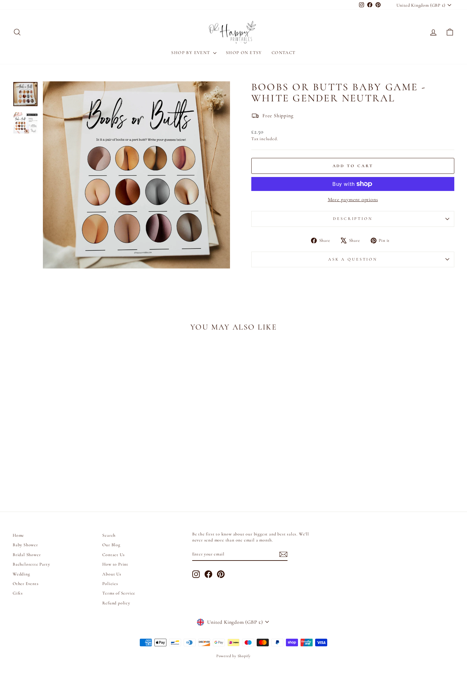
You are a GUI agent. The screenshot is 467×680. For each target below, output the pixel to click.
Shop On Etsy (244, 52)
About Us (111, 574)
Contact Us (113, 554)
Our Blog (111, 544)
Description (352, 218)
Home (18, 535)
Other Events (26, 583)
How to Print (115, 564)
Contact (284, 52)
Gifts (18, 593)
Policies (110, 583)
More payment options (353, 199)
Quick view (65, 445)
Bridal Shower (27, 554)
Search (109, 535)
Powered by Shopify (233, 656)
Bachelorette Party (31, 564)
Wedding (21, 574)
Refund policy (116, 603)
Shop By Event (191, 52)
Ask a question (352, 259)
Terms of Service (118, 593)
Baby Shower (25, 544)
